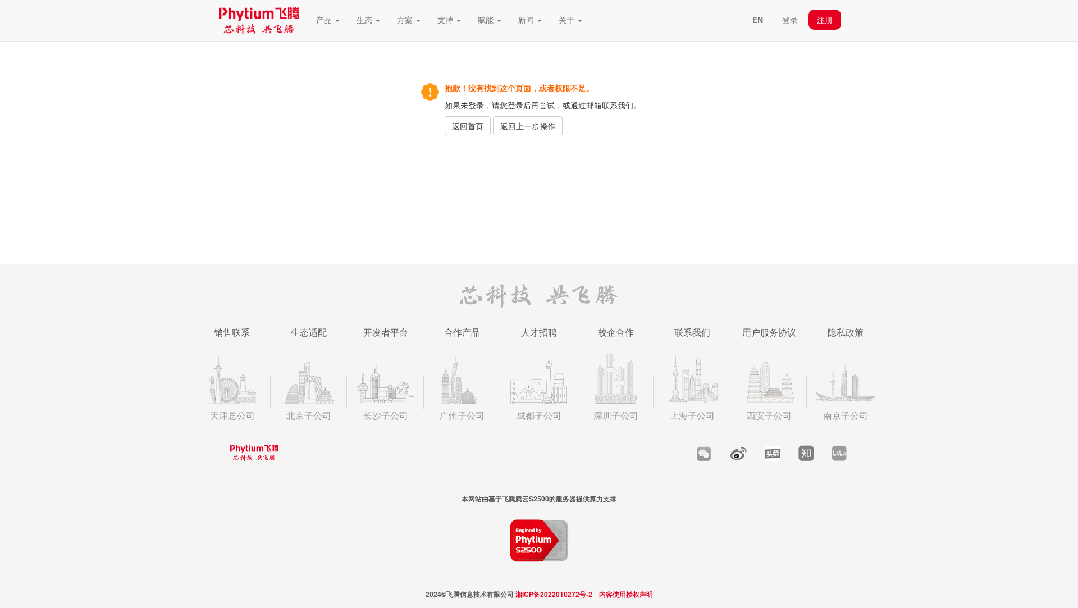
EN (757, 19)
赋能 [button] (487, 19)
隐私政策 (846, 332)
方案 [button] (406, 19)
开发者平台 (385, 332)
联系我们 (692, 332)
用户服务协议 (769, 332)
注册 (825, 19)
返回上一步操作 (527, 125)
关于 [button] (568, 19)
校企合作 (616, 332)
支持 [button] (446, 19)
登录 (790, 19)
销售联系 (232, 332)
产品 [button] (325, 19)
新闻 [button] (527, 19)
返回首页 (467, 125)
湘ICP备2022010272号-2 (553, 594)
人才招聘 (539, 332)
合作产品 (462, 332)
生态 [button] (365, 19)
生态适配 (309, 332)
